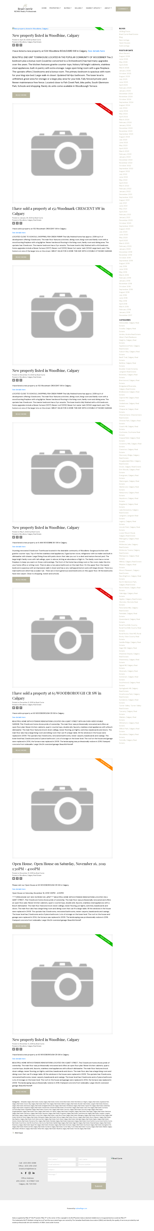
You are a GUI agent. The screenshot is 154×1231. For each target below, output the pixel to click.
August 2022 (124, 171)
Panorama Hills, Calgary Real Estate (39, 1121)
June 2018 (123, 298)
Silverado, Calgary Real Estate (57, 1125)
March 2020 (124, 243)
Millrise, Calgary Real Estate (64, 1117)
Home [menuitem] (44, 8)
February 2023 (125, 154)
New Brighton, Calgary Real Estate (22, 1119)
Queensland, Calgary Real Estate (77, 1121)
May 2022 (123, 180)
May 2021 (123, 209)
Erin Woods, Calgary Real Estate (59, 1111)
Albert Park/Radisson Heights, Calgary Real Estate (85, 1102)
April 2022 (123, 183)
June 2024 (123, 111)
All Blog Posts (124, 31)
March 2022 (124, 186)
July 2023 (123, 140)
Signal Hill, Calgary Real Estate (39, 1125)
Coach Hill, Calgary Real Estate (93, 1107)
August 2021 (124, 200)
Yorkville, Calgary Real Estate (82, 1128)
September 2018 (126, 289)
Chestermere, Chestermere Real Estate (53, 1107)
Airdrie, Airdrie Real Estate (62, 1102)
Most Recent (124, 53)
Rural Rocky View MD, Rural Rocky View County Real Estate (36, 1123)
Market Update (93, 8)
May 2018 (123, 301)
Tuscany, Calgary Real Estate (94, 1127)
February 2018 (125, 309)
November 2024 (126, 96)
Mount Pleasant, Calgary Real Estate (100, 1117)
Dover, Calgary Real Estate (42, 1111)
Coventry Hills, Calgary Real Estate (53, 1109)
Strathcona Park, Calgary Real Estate (34, 1127)
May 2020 (123, 237)
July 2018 (123, 295)
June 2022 (123, 177)
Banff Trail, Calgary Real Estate (52, 1104)
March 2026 (124, 68)
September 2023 (126, 134)
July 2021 (123, 203)
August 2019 (124, 263)
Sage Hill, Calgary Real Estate (81, 1123)
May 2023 (123, 145)
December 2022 (125, 160)
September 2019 (126, 260)
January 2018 (124, 312)
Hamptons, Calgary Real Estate (33, 1113)
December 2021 (125, 194)
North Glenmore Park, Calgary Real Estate (44, 1119)
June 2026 (123, 59)
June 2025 (123, 82)
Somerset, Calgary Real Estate (74, 1125)
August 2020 (124, 229)
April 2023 (123, 148)
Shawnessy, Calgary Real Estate (21, 1125)
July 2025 (123, 79)
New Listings (124, 40)
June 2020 (123, 234)
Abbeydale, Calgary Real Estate (29, 1102)
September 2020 (126, 226)
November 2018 (125, 283)
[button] (123, 9)
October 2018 (125, 286)
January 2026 (125, 70)
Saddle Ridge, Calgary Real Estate (63, 1123)
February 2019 (125, 278)
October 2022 (125, 165)
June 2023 (123, 142)
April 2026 (123, 65)
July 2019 (123, 266)
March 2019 (124, 275)
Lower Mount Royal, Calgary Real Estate (66, 1115)
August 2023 (124, 137)
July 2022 (123, 174)
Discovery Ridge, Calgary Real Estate (92, 1109)
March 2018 (124, 306)
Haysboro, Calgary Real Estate (51, 1113)
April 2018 (123, 304)
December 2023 (125, 128)
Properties (54, 8)
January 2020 (125, 249)
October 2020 (125, 223)
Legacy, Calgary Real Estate (27, 1115)
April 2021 (123, 212)
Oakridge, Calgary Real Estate (84, 1119)
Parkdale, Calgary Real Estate (58, 1121)
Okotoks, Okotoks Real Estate (20, 1121)
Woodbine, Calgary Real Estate (30, 42)
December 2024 (126, 93)
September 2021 (126, 197)
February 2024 (125, 122)
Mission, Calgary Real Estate (81, 1117)
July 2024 (123, 108)
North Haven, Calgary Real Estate (65, 1119)
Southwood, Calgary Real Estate (93, 1125)
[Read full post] (62, 30)
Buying (67, 8)
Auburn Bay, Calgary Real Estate (33, 1104)
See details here (96, 50)
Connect (123, 9)
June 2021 (123, 206)
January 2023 (125, 157)
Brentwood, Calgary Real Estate (33, 1106)
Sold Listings (124, 46)
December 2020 (126, 220)
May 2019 (123, 272)
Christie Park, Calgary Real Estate (73, 1107)
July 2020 (123, 232)
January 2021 (124, 217)
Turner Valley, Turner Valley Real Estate (74, 1127)
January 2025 (125, 91)
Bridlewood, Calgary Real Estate (76, 1106)
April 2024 (123, 116)
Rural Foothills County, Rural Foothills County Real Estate (130, 628)
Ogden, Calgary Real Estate (101, 1119)
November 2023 (125, 131)
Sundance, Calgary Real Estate (54, 1127)
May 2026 (123, 62)
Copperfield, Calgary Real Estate (34, 1109)
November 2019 (125, 255)
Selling (78, 8)
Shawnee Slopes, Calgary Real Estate (100, 1123)
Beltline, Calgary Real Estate (69, 1104)
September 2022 (126, 168)
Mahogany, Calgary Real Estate (86, 1115)
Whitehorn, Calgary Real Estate (28, 1128)
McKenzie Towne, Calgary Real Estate (27, 1117)
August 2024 (124, 105)
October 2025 (125, 73)
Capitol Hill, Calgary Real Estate (94, 1106)
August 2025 (124, 76)
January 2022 (125, 191)
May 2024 (123, 114)
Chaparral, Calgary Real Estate (32, 1107)
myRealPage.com (81, 1208)
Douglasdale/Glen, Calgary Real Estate (23, 1111)
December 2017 (125, 315)
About (107, 8)
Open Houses (124, 43)
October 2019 (125, 258)
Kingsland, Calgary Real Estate (69, 1113)
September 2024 (126, 102)
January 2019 (124, 281)
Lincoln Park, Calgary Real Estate (45, 1115)
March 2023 (124, 151)
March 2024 (124, 119)
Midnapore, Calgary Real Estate (47, 1117)
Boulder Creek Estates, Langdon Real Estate (90, 1104)
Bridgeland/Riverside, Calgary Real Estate (54, 1106)
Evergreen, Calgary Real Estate (77, 1111)
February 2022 (125, 188)
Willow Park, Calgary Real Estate (47, 1128)
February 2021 (125, 214)
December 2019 (125, 252)
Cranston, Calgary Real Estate (72, 1109)
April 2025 (123, 85)
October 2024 (125, 99)
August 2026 (124, 56)
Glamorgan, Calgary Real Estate (95, 1111)
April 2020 (123, 240)
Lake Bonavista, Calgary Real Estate (89, 1113)
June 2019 (123, 269)
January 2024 (125, 125)
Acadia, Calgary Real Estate (47, 1102)
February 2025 (125, 88)
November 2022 (125, 163)
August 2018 (124, 292)
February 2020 (125, 246)
